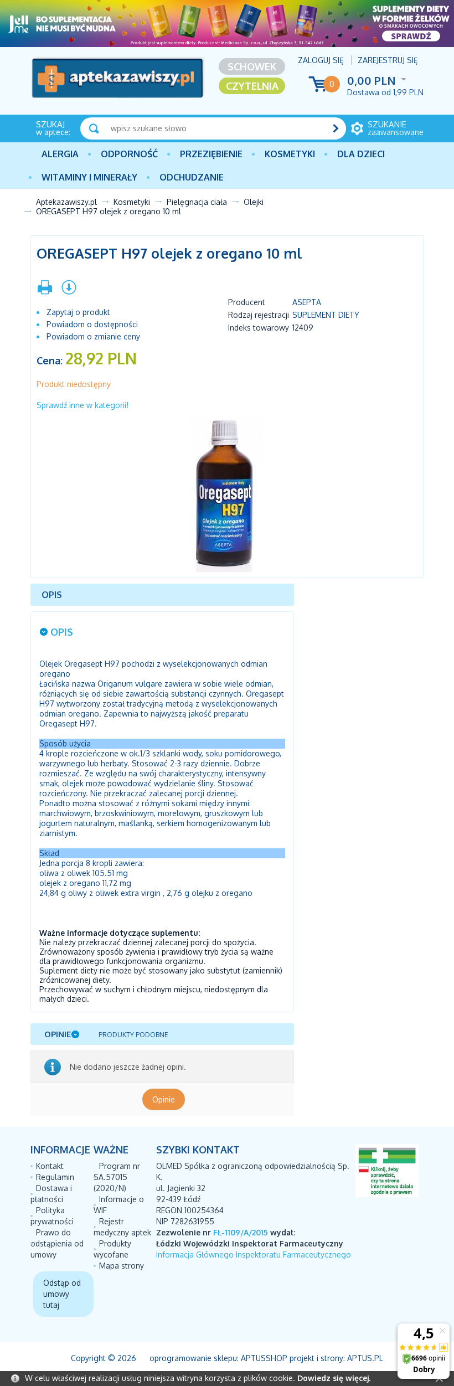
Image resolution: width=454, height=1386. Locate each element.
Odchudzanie (191, 177)
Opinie (163, 1099)
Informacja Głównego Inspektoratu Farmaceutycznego (253, 1254)
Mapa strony (121, 1265)
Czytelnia (252, 86)
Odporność (129, 153)
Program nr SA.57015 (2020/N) (117, 1177)
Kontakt (50, 1166)
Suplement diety (325, 315)
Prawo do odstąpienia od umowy (57, 1243)
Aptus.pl (365, 1358)
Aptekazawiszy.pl (66, 202)
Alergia (60, 153)
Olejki (254, 202)
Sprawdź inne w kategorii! (82, 405)
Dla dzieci (361, 153)
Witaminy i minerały (89, 177)
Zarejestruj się (388, 60)
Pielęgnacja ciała (197, 202)
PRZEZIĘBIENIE (211, 153)
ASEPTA (306, 302)
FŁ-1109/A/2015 (240, 1232)
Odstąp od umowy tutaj (62, 1294)
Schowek (252, 66)
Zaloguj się (321, 60)
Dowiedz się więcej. (333, 1378)
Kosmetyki (290, 153)
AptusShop (264, 1358)
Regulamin (55, 1177)
